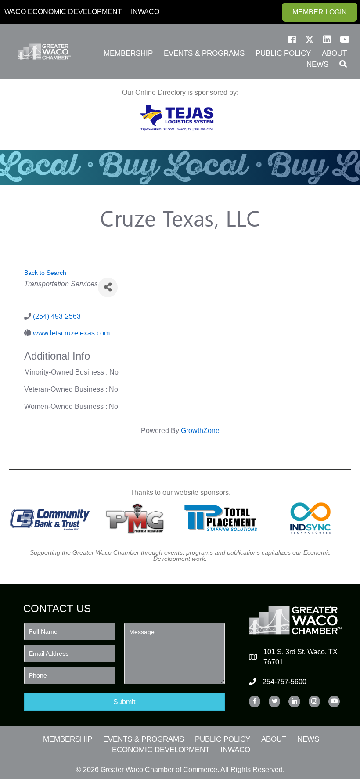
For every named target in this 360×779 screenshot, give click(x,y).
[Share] (108, 287)
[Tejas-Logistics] (177, 118)
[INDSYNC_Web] (310, 518)
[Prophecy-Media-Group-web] (137, 518)
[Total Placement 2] (224, 518)
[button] (292, 39)
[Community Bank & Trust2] (50, 518)
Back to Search (45, 272)
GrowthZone (200, 430)
